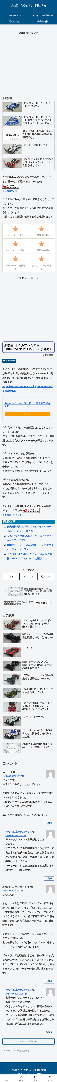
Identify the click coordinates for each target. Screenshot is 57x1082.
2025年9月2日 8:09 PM (12, 891)
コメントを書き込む (28, 1041)
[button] (45, 576)
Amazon (27, 414)
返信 (50, 823)
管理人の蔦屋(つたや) (17, 831)
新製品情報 (10, 360)
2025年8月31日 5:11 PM (13, 776)
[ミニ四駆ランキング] (10, 186)
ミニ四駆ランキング (12, 190)
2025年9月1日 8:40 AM (15, 836)
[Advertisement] (28, 63)
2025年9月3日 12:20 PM (16, 994)
